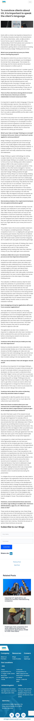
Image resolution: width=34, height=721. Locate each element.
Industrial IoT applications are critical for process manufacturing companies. (17, 599)
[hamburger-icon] (30, 2)
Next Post (17, 565)
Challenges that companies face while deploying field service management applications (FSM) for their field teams (16, 629)
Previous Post (17, 562)
